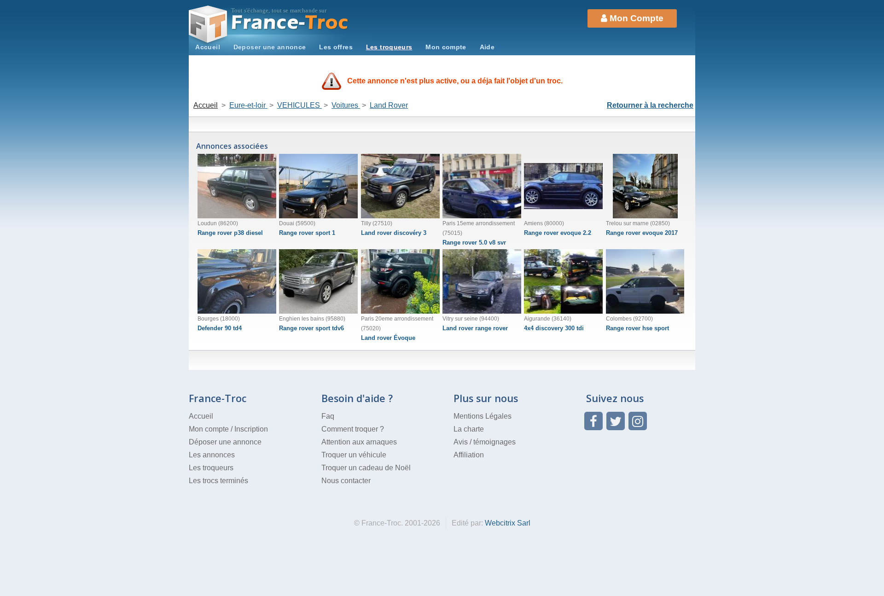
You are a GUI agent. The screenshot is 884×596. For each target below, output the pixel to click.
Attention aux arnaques (359, 442)
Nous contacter (346, 481)
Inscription (251, 429)
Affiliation (469, 455)
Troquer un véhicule (353, 455)
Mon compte (445, 47)
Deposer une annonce (269, 47)
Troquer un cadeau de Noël (366, 468)
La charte (469, 429)
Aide (487, 47)
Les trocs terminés (218, 481)
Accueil (207, 47)
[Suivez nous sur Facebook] (593, 421)
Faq (327, 416)
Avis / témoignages (485, 442)
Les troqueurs (389, 47)
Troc (290, 22)
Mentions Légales (483, 416)
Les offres (336, 47)
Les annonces (212, 455)
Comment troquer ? (352, 429)
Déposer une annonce (225, 442)
